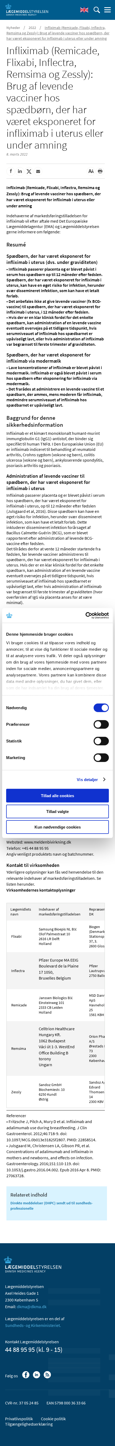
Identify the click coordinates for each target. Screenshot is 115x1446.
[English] (84, 10)
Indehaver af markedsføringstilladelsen (60, 912)
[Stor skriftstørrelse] (91, 171)
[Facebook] (26, 1377)
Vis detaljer (87, 779)
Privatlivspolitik (19, 1418)
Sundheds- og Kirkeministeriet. (33, 1325)
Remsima (18, 1048)
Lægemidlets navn (20, 912)
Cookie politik (53, 1418)
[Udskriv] (100, 171)
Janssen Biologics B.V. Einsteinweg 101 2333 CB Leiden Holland (56, 1005)
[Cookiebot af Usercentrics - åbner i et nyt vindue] (85, 615)
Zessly (15, 1092)
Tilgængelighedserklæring (29, 1424)
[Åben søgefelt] (97, 10)
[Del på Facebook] (10, 171)
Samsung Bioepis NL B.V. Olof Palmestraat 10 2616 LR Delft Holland (58, 936)
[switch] (101, 724)
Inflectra (17, 970)
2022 (32, 27)
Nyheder (13, 27)
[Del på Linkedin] (20, 171)
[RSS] (48, 1377)
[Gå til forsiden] (26, 9)
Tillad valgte (57, 811)
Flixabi (15, 936)
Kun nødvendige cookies (57, 827)
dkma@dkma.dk (32, 1306)
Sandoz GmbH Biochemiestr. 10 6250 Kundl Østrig (52, 1092)
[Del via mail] (38, 171)
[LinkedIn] (37, 1377)
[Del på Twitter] (29, 171)
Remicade (18, 1005)
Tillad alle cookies (57, 795)
